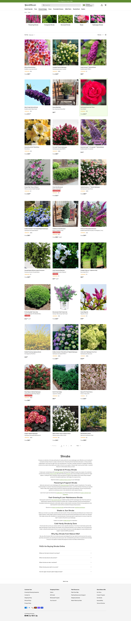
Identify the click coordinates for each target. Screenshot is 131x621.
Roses (50, 9)
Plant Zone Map (74, 592)
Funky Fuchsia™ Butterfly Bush (88, 67)
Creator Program (101, 595)
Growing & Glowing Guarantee (32, 592)
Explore (83, 9)
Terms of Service (101, 603)
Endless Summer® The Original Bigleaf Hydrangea (36, 228)
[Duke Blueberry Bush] (93, 419)
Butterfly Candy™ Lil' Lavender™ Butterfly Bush (92, 147)
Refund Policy (28, 600)
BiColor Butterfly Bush (30, 67)
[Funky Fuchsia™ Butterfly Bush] (93, 52)
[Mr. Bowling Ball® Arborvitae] (37, 297)
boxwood (68, 473)
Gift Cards (52, 595)
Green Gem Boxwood (58, 187)
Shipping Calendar (75, 597)
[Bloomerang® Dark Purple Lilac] (65, 297)
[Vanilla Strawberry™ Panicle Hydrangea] (93, 172)
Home (26, 12)
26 (71, 445)
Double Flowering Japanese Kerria (33, 352)
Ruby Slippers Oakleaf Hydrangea (32, 391)
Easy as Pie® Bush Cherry (86, 391)
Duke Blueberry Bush (86, 433)
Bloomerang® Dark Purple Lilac (60, 312)
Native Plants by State (76, 600)
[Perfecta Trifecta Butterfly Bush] (93, 214)
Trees (35, 9)
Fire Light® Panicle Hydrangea (60, 147)
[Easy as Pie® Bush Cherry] (93, 377)
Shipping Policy (28, 597)
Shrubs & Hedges (43, 9)
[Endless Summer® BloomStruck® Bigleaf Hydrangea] (65, 337)
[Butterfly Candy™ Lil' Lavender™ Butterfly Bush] (93, 132)
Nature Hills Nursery (30, 613)
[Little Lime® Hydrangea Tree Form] (93, 337)
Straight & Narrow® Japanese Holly (89, 270)
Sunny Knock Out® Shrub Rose (32, 147)
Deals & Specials (29, 9)
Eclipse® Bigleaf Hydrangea (31, 433)
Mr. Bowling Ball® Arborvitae (31, 312)
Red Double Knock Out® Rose (87, 107)
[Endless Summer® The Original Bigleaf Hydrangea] (37, 214)
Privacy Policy (28, 603)
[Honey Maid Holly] (65, 92)
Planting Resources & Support (78, 595)
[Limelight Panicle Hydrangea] (65, 52)
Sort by (26, 34)
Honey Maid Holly (57, 107)
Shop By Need (76, 9)
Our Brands (99, 597)
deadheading (59, 492)
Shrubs (29, 12)
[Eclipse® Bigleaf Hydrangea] (37, 419)
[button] (88, 5)
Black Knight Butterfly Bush (31, 107)
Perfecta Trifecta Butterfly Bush (88, 228)
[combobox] (61, 5)
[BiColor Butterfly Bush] (37, 52)
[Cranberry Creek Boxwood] (65, 214)
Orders (51, 592)
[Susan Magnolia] (93, 297)
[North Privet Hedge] (65, 377)
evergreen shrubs (59, 472)
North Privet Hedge (57, 391)
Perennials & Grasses (58, 9)
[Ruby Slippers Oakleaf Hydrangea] (37, 377)
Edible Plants (68, 9)
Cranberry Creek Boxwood (59, 228)
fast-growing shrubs (56, 499)
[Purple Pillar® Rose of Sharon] (37, 172)
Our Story (99, 592)
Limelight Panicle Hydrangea (59, 67)
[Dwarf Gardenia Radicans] (65, 255)
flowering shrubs (65, 485)
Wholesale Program (54, 597)
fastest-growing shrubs (58, 507)
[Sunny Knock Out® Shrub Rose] (37, 132)
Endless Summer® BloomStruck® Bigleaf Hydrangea (65, 352)
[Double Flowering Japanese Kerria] (37, 337)
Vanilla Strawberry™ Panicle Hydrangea (90, 187)
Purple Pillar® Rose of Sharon (31, 187)
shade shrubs (67, 520)
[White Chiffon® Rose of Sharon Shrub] (65, 419)
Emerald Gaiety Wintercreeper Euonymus (34, 270)
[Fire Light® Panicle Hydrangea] (65, 132)
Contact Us (27, 595)
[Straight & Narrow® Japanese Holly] (93, 255)
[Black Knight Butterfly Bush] (37, 92)
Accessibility (100, 600)
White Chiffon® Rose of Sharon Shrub (61, 433)
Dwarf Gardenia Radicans (59, 270)
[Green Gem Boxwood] (65, 172)
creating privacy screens (65, 479)
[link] (53, 445)
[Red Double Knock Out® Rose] (93, 92)
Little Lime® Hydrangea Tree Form (89, 352)
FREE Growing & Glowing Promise (71, 1)
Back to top (65, 581)
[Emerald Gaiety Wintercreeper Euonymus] (37, 255)
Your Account (53, 600)
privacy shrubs (53, 473)
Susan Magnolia (84, 312)
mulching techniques (80, 507)
